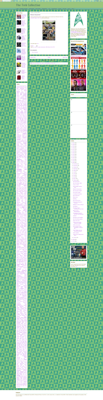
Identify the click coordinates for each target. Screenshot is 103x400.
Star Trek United (21, 331)
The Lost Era (24, 343)
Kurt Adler (22, 222)
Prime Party (21, 291)
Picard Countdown (23, 281)
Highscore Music (20, 201)
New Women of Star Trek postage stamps (24, 17)
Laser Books (24, 224)
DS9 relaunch (24, 156)
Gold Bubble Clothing (20, 191)
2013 (73, 155)
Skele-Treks (19, 324)
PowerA (25, 288)
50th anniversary (20, 88)
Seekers (18, 316)
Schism (21, 312)
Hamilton (25, 196)
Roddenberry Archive (22, 303)
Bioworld (18, 107)
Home (49, 57)
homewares (19, 204)
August (74, 170)
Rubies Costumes (23, 310)
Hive (26, 201)
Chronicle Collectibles (23, 128)
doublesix (18, 155)
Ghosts (25, 188)
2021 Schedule (38, 8)
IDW (46, 47)
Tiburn (21, 353)
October (75, 167)
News (17, 8)
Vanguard (22, 371)
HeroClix (18, 200)
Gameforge (19, 185)
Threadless (18, 353)
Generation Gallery (21, 187)
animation (25, 94)
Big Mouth (25, 106)
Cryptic (25, 143)
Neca (18, 257)
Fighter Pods (23, 178)
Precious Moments (24, 289)
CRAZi (22, 139)
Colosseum (22, 132)
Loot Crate (19, 232)
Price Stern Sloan (24, 290)
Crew (21, 141)
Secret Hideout (19, 315)
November (75, 165)
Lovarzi (23, 232)
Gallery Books (21, 184)
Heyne (26, 200)
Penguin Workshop (20, 278)
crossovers (19, 142)
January (75, 237)
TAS (20, 338)
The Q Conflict (24, 345)
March (74, 178)
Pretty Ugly (19, 290)
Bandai (23, 101)
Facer (21, 172)
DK (23, 152)
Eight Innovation (24, 162)
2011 (73, 159)
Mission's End (50, 47)
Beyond (21, 105)
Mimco (18, 245)
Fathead (18, 176)
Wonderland (18, 382)
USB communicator (76, 224)
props (22, 292)
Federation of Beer (23, 177)
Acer (21, 90)
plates (26, 284)
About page (81, 35)
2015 (73, 152)
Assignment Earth (23, 98)
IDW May (75, 198)
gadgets (20, 183)
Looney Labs (24, 231)
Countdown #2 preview (77, 193)
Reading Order (44, 8)
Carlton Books (24, 123)
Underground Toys (20, 368)
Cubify (18, 144)
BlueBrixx (21, 109)
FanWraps (18, 175)
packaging (22, 273)
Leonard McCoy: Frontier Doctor (22, 227)
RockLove (25, 302)
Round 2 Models (20, 308)
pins (21, 282)
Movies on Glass (19, 252)
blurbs (18, 110)
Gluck (26, 189)
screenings (25, 313)
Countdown (24, 136)
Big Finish (20, 106)
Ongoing (18, 271)
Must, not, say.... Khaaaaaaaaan (76, 211)
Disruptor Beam (19, 152)
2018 (73, 147)
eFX (20, 162)
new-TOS (21, 261)
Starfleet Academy (23, 332)
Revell (22, 298)
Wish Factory (19, 381)
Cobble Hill (18, 131)
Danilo (22, 146)
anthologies (24, 95)
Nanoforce (18, 256)
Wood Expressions (24, 382)
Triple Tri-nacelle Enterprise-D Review (24, 72)
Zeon (21, 385)
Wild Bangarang (24, 378)
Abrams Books (24, 89)
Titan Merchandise (22, 355)
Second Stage (24, 314)
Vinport (24, 373)
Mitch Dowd (19, 248)
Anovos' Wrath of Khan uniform (23, 77)
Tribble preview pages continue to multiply (77, 223)
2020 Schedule (31, 8)
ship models (24, 317)
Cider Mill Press (19, 129)
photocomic (24, 280)
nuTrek (19, 269)
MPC (23, 252)
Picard (18, 281)
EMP (26, 164)
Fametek (23, 173)
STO (21, 335)
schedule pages (74, 31)
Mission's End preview (77, 189)
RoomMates (25, 307)
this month (24, 352)
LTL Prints (21, 233)
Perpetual (25, 278)
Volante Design (19, 374)
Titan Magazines (23, 354)
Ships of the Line (23, 318)
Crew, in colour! (76, 184)
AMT (21, 94)
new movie (19, 259)
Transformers (22, 363)
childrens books (20, 127)
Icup (21, 207)
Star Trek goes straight (77, 190)
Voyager (18, 375)
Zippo (23, 385)
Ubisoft (23, 366)
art (33, 47)
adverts (18, 92)
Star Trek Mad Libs (23, 329)
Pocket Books (24, 286)
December (75, 163)
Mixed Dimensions (24, 248)
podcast (18, 287)
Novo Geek (25, 266)
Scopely (21, 313)
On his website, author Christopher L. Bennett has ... (77, 227)
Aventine (18, 101)
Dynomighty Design (22, 158)
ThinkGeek (19, 352)
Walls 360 (18, 376)
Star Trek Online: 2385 (77, 183)
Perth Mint (18, 279)
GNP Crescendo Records (22, 190)
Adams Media (24, 91)
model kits (24, 249)
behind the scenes (22, 104)
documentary (21, 153)
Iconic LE (18, 207)
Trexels (18, 365)
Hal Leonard (23, 195)
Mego (18, 243)
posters (22, 288)
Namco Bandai (23, 255)
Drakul (24, 155)
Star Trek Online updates (77, 219)
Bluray (25, 109)
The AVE (18, 341)
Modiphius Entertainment (22, 250)
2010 (73, 160)
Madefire (25, 234)
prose (25, 292)
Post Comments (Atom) (51, 60)
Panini (25, 274)
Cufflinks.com (19, 145)
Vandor (18, 371)
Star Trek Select (20, 330)
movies (25, 251)
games (25, 185)
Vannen (25, 371)
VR (26, 375)
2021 (73, 142)
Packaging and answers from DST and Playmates (78, 214)
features (18, 177)
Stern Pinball (21, 334)
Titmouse (18, 357)
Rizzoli (21, 301)
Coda (21, 131)
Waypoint (21, 376)
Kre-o (26, 221)
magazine (19, 235)
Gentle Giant (21, 188)
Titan (23, 353)
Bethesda (18, 105)
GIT (17, 189)
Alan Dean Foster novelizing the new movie (78, 208)
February (75, 180)
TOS (54, 47)
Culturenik (25, 145)
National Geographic (23, 256)
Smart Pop (23, 324)
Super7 (18, 338)
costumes (18, 136)
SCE (17, 312)
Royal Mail (23, 309)
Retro (26, 297)
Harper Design (20, 197)
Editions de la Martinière (20, 161)
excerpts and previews (41, 47)
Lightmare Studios (20, 229)
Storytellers (25, 335)
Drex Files (64, 8)
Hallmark (22, 196)
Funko (21, 182)
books (22, 112)
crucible (21, 143)
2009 (73, 162)
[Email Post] (37, 45)
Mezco (21, 243)
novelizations (24, 265)
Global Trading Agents (21, 189)
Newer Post (32, 57)
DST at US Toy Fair (76, 200)
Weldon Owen (19, 377)
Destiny (20, 149)
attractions (25, 99)
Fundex (18, 182)
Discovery (24, 151)
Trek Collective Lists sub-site (76, 32)
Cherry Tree (24, 126)
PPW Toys (18, 289)
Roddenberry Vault (22, 304)
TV (20, 366)
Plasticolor (21, 284)
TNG (25, 357)
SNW (26, 324)
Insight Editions (22, 209)
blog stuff (21, 108)
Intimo (22, 211)
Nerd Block (21, 257)
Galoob (25, 184)
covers (19, 139)
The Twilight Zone (24, 348)
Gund (20, 195)
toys (22, 362)
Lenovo (18, 226)
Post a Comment (35, 52)
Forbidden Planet (21, 180)
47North (18, 86)
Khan (26, 219)
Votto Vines (25, 374)
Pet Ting (22, 279)
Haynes (18, 198)
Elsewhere (25, 163)
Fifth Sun (18, 178)
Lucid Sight (25, 233)
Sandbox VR (25, 311)
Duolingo (22, 157)
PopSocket (18, 288)
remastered (22, 297)
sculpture (18, 314)
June (74, 173)
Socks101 (18, 325)
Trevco (25, 364)
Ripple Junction (19, 299)
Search (69, 8)
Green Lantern (24, 193)
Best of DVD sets (76, 195)
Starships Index (54, 8)
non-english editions (22, 264)
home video (24, 203)
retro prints (19, 298)
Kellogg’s (25, 218)
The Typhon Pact (21, 349)
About (73, 8)
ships (18, 318)
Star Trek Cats (22, 328)
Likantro (21, 230)
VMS (26, 373)
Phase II (19, 280)
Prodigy (25, 291)
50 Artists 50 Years (23, 87)
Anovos (18, 95)
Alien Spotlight (23, 93)
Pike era (18, 282)
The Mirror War (19, 344)
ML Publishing (19, 249)
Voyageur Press (23, 375)
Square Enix (24, 326)
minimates (19, 246)
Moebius (18, 251)
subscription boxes (23, 337)
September (75, 168)
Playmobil (25, 285)
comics (36, 47)
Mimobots (25, 245)
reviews (25, 298)
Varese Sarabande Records (22, 372)
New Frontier (24, 258)
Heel (24, 198)
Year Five (21, 384)
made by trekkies (20, 234)
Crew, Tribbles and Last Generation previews (77, 231)
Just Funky (21, 218)
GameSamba (19, 186)
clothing (25, 130)
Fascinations (24, 175)
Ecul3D (26, 160)
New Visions (19, 260)
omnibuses (24, 270)
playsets (18, 286)
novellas (18, 266)
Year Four (25, 384)
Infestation (25, 208)
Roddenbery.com (20, 305)
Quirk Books (24, 294)
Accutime (18, 90)
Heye (22, 200)
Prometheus (19, 292)
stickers (18, 335)
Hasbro (25, 197)
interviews (18, 211)
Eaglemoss (19, 159)
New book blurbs (76, 181)
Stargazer (18, 333)
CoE (24, 131)
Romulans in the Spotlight (78, 217)
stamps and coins (20, 327)
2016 (73, 151)
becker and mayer (23, 103)
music (22, 253)
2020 (73, 144)
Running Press (19, 311)
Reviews (59, 8)
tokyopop (18, 358)
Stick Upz (25, 334)
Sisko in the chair (76, 220)
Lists (49, 8)
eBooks (22, 160)
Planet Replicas (21, 283)
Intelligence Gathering (22, 210)
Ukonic (25, 367)
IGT (21, 208)
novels (21, 266)
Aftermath (22, 92)
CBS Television (20, 124)
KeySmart (22, 219)
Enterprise (19, 165)
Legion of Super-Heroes (22, 225)
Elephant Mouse (19, 163)
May (74, 175)
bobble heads (24, 111)
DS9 (20, 156)
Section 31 (24, 315)
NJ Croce (19, 263)
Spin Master (22, 325)
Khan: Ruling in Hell (20, 220)
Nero (24, 257)
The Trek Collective (28, 5)
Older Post (65, 57)
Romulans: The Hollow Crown (22, 307)
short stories (24, 319)
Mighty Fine (19, 244)
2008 (73, 239)
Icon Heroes (24, 205)
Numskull (25, 267)
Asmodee (18, 98)
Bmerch (22, 110)
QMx (20, 294)
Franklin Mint (21, 181)
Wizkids (25, 381)
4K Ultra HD (22, 86)
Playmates (18, 285)
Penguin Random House (22, 277)
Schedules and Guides (24, 8)
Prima (17, 291)
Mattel (21, 239)
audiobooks (19, 100)
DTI (20, 157)
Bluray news (75, 197)
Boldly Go (18, 112)
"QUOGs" (75, 215)
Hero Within (24, 199)
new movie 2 (24, 259)
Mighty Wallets (24, 244)
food (23, 179)
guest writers (19, 194)
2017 (73, 149)
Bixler (21, 107)
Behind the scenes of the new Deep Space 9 (24, 44)
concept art (24, 134)
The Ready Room (21, 346)
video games (19, 373)
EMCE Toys (20, 164)
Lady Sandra (21, 223)
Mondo (21, 251)
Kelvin (18, 219)
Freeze (25, 181)
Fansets (25, 174)
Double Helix (24, 154)
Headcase (21, 198)
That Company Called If (23, 340)
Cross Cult (24, 141)
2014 (73, 154)
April (74, 176)
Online (22, 271)
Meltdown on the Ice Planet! (78, 204)
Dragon (21, 155)
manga (25, 235)
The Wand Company (22, 351)
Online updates (76, 232)
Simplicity (25, 323)
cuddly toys (24, 144)
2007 (73, 241)
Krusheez (18, 222)
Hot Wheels (75, 206)
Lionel (24, 230)
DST (18, 157)
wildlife (18, 379)
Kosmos (22, 221)
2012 (73, 157)
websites (25, 376)
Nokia (23, 263)
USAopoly (25, 370)
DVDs (25, 157)
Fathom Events (24, 176)
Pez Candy (25, 279)
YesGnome (18, 385)
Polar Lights (24, 287)
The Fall (21, 342)
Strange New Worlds (20, 336)
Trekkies (21, 364)
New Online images (76, 192)
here (38, 43)
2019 (73, 146)
